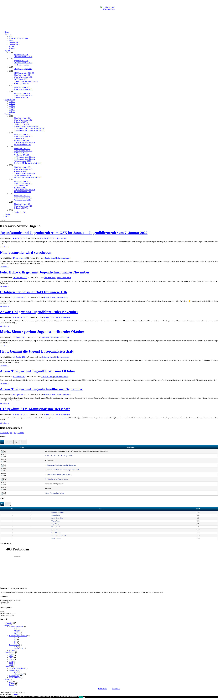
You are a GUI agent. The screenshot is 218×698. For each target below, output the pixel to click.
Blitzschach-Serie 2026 (22, 118)
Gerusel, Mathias (56, 533)
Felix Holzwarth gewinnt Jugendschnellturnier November (44, 272)
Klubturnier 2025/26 (21, 122)
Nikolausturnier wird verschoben (25, 252)
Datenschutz (102, 689)
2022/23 (12, 110)
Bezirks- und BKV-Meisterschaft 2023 (27, 177)
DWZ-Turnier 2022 (21, 79)
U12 (15, 639)
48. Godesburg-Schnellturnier (24, 190)
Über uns (8, 34)
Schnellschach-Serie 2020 (23, 95)
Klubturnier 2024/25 (21, 138)
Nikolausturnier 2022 (21, 83)
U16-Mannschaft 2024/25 (23, 63)
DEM (15, 628)
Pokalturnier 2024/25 (21, 141)
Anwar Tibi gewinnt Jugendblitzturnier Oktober (37, 371)
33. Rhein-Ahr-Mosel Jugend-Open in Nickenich (58, 474)
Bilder (11, 40)
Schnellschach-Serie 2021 (23, 89)
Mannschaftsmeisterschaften (18, 636)
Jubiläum (12, 683)
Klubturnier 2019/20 (21, 98)
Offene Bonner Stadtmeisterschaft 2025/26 (29, 128)
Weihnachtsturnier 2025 (22, 145)
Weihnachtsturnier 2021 (22, 200)
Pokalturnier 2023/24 (21, 155)
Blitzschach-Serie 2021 (22, 87)
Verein (7, 679)
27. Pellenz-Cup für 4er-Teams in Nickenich (56, 479)
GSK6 (11, 665)
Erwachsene (9, 442)
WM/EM (16, 634)
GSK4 (11, 661)
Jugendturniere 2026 (21, 55)
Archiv (11, 46)
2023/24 (12, 108)
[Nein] (84, 697)
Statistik (12, 48)
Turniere (8, 114)
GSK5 (11, 663)
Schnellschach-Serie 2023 (23, 169)
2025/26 (12, 104)
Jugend (7, 50)
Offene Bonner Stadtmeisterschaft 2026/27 (29, 130)
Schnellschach (18, 648)
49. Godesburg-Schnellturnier (24, 173)
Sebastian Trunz (45, 238)
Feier (10, 681)
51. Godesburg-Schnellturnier (24, 159)
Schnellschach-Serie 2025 (23, 136)
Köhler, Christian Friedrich (58, 536)
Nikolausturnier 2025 (21, 65)
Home (7, 32)
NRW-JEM (17, 630)
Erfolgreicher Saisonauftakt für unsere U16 (33, 292)
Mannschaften (10, 100)
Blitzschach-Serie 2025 (22, 134)
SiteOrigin (15, 694)
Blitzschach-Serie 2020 (22, 93)
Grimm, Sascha (55, 515)
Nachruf (11, 685)
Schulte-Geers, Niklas (57, 518)
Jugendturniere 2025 (21, 61)
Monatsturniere (14, 645)
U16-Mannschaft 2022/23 (23, 69)
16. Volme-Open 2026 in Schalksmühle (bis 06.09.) (58, 456)
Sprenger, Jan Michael (57, 512)
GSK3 (11, 659)
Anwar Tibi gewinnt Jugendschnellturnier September (41, 389)
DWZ (7, 216)
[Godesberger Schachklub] (109, 14)
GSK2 (11, 657)
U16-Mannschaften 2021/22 (24, 73)
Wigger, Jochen (55, 521)
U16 (15, 643)
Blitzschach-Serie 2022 (22, 75)
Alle (2, 442)
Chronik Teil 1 (14, 42)
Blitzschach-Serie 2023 (22, 167)
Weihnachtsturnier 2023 (22, 175)
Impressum (116, 689)
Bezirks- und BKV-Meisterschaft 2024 (27, 163)
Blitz (15, 647)
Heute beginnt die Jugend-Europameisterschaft (36, 351)
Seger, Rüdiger (55, 524)
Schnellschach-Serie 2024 (23, 151)
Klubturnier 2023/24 (21, 153)
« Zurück (3, 433)
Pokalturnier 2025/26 (21, 124)
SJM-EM (16, 632)
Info (10, 36)
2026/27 (12, 102)
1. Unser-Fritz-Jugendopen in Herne (54, 493)
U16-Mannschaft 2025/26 (23, 57)
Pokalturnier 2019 (20, 212)
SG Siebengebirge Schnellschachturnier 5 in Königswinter (60, 465)
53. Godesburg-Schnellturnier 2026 (26, 126)
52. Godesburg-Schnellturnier (24, 143)
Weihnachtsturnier (15, 677)
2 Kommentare (62, 297)
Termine (7, 214)
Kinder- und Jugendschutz (18, 38)
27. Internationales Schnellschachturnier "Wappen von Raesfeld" (62, 470)
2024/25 (12, 106)
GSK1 (11, 656)
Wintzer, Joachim (56, 527)
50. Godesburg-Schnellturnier (24, 157)
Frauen (11, 654)
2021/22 (12, 112)
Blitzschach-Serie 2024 (22, 149)
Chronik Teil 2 (14, 44)
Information (8, 623)
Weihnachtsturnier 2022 (22, 192)
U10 (15, 637)
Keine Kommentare (59, 238)
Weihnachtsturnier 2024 (22, 161)
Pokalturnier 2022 (20, 188)
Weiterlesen (4, 247)
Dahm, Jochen (55, 530)
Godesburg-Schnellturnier (17, 668)
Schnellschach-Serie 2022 (23, 77)
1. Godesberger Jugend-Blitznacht (26, 81)
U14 (15, 641)
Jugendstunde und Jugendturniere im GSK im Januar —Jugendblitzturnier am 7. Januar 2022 (73, 233)
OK (81, 697)
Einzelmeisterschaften (16, 627)
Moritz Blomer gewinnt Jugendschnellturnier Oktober (42, 332)
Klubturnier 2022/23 (21, 171)
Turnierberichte (14, 676)
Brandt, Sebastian (56, 539)
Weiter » (21, 433)
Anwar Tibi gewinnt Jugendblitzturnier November (39, 312)
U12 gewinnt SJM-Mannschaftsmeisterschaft (35, 409)
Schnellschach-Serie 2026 (23, 120)
